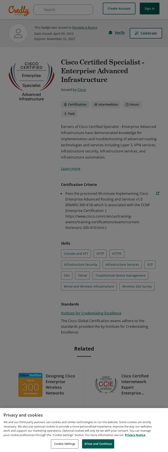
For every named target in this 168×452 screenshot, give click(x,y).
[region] (84, 430)
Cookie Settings (64, 444)
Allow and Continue (98, 444)
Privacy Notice (135, 435)
